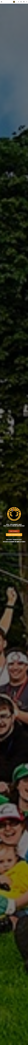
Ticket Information (14, 534)
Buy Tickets (14, 531)
